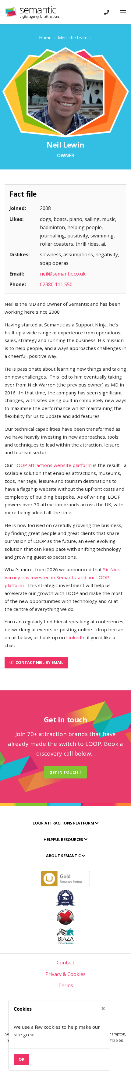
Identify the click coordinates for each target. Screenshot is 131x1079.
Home (45, 38)
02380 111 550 (56, 284)
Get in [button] (63, 772)
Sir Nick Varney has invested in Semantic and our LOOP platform (62, 577)
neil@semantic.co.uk (63, 273)
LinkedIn (76, 637)
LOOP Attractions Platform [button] (64, 823)
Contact (65, 962)
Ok (21, 1059)
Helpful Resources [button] (64, 839)
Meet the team (72, 38)
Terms (65, 985)
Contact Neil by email (39, 662)
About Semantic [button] (64, 855)
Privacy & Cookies (65, 974)
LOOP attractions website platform (53, 465)
